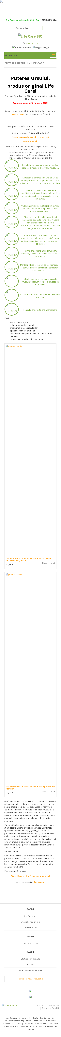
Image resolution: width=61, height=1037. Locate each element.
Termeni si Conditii (50, 1008)
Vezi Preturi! (19, 876)
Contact (30, 964)
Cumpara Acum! (40, 876)
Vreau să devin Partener (30, 922)
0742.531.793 (31, 43)
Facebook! (39, 882)
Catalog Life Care (30, 927)
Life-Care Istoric (30, 916)
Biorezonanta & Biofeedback (30, 970)
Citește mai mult (48, 563)
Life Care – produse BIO (30, 959)
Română (27, 47)
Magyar (46, 47)
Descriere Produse (30, 943)
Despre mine (53, 1005)
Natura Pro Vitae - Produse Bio (31, 979)
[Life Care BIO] (15, 1005)
